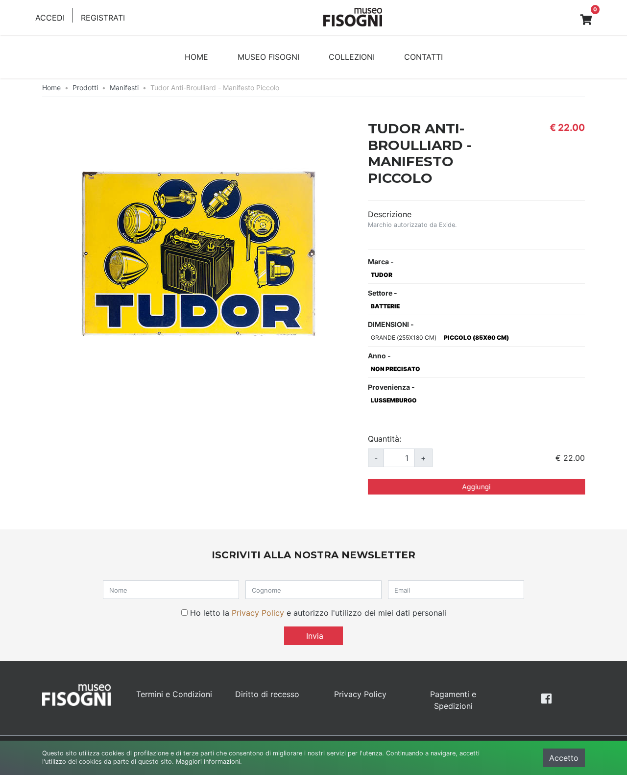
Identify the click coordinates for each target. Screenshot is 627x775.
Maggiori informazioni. (209, 761)
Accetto (564, 758)
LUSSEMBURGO (394, 400)
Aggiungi (476, 486)
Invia (313, 636)
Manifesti (124, 87)
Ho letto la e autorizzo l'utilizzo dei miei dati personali (318, 613)
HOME (196, 57)
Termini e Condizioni (174, 694)
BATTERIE (385, 306)
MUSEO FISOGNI (268, 57)
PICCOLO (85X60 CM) (476, 337)
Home (51, 87)
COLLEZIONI (352, 57)
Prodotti (85, 87)
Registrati (103, 18)
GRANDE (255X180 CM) (403, 337)
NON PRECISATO (395, 369)
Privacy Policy (258, 613)
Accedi (50, 18)
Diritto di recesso (267, 694)
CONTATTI (423, 57)
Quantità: (384, 439)
